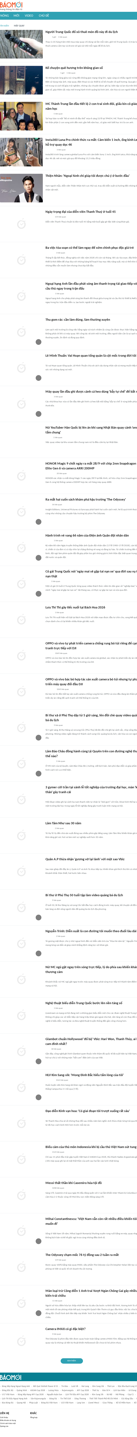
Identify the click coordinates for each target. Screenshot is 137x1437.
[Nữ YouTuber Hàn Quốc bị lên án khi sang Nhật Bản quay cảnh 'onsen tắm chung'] (21, 440)
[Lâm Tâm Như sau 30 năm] (21, 835)
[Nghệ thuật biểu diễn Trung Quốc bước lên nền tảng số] (21, 1015)
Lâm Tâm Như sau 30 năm (63, 823)
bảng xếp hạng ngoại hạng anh (16, 1386)
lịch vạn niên (119, 1390)
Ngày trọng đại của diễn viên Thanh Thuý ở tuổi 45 (80, 212)
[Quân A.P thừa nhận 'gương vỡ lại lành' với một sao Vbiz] (21, 871)
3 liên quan (61, 150)
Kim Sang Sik (97, 1395)
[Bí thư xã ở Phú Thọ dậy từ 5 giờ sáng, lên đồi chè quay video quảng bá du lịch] (21, 727)
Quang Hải (21, 1403)
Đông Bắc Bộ (7, 1390)
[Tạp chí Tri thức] (47, 37)
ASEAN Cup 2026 (37, 1390)
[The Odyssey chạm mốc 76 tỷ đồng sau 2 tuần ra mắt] (21, 1267)
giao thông (108, 1403)
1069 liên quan (61, 653)
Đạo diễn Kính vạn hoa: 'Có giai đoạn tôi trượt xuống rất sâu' (87, 1111)
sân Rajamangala (38, 1399)
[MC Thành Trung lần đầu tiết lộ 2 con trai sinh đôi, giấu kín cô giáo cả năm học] (21, 116)
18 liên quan (56, 1049)
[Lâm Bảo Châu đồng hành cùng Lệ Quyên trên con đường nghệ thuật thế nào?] (21, 763)
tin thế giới (65, 1399)
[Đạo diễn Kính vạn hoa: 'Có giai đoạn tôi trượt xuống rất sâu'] (21, 1123)
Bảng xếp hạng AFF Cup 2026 (31, 1395)
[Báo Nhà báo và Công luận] (49, 253)
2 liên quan (59, 828)
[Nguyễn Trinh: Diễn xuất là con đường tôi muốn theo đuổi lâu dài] (21, 943)
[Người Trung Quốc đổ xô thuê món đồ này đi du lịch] (21, 44)
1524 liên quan (58, 1152)
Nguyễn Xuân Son (54, 1395)
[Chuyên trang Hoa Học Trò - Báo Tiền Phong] (47, 582)
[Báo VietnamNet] (48, 114)
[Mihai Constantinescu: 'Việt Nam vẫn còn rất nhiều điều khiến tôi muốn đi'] (21, 1231)
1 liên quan (62, 37)
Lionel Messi (93, 1403)
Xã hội (109, 1395)
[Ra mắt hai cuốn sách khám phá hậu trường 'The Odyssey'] (21, 511)
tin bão (64, 1386)
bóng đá (53, 1399)
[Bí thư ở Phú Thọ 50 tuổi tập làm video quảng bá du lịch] (21, 907)
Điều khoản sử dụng (8, 1420)
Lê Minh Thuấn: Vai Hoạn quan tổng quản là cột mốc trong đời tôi (90, 356)
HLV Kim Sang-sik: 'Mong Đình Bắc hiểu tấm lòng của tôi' (84, 1075)
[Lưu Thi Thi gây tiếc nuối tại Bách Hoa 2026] (21, 619)
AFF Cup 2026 (83, 1390)
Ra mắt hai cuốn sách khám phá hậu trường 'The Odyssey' (85, 499)
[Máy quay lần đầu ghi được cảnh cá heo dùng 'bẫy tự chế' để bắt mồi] (21, 404)
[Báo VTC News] (49, 1080)
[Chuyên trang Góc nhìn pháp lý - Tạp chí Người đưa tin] (47, 797)
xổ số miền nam (123, 1403)
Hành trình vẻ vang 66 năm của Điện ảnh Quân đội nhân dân (87, 535)
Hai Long (85, 1386)
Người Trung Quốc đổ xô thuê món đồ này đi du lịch (81, 32)
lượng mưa (53, 1390)
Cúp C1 (131, 1395)
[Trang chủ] (11, 6)
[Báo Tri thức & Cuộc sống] (49, 181)
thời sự (95, 1390)
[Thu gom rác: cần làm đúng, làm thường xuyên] (21, 332)
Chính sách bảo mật (8, 1423)
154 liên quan (60, 217)
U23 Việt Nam (67, 1403)
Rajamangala (67, 1390)
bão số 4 (106, 1390)
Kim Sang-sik (98, 1386)
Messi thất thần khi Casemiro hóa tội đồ (73, 1183)
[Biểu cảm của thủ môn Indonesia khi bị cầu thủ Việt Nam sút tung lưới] (21, 1159)
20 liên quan (62, 474)
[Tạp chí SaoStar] (49, 217)
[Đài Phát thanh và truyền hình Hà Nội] (49, 325)
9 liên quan (58, 725)
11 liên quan (57, 1301)
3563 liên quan (62, 1080)
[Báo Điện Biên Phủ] (51, 73)
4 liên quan (56, 1334)
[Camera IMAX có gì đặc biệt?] (21, 1341)
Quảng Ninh (22, 1390)
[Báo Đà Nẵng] (50, 150)
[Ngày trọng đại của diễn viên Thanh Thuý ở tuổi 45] (21, 224)
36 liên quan (57, 505)
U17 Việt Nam (8, 1395)
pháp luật (33, 1403)
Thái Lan (111, 1386)
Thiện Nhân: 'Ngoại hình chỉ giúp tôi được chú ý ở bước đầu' (87, 176)
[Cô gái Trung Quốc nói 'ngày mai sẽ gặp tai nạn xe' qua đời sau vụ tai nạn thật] (21, 583)
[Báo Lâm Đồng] (49, 294)
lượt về (74, 1386)
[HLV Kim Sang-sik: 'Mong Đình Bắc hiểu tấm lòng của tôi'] (21, 1087)
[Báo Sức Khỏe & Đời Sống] (48, 397)
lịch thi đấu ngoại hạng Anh (14, 1399)
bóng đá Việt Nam (49, 1403)
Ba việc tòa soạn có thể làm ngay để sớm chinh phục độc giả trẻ (89, 248)
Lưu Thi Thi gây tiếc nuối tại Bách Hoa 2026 (75, 607)
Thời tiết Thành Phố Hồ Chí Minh (103, 1399)
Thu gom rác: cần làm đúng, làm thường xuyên (77, 320)
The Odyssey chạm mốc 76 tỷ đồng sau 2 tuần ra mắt (82, 1255)
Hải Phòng (120, 1395)
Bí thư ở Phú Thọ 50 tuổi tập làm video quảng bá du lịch (84, 895)
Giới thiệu (4, 1418)
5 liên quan (58, 114)
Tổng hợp (33, 1418)
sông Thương (80, 1399)
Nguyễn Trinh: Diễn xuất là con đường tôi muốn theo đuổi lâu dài (90, 931)
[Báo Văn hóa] (48, 1009)
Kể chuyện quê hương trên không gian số (74, 68)
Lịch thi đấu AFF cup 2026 (77, 1395)
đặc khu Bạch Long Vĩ (127, 1386)
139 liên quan (60, 1260)
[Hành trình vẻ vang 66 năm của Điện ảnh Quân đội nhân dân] (21, 547)
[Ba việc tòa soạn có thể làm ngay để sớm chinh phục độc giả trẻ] (21, 260)
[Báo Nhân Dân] (48, 541)
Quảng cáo (4, 1426)
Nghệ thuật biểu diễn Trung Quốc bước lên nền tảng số (83, 1003)
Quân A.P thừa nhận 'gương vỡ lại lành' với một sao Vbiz (85, 859)
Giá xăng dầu (127, 1399)
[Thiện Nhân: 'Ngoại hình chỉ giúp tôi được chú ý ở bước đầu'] (21, 188)
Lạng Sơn (81, 1403)
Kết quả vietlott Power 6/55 (45, 1386)
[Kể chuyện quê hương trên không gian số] (21, 80)
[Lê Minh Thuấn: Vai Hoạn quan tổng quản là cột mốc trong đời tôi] (21, 368)
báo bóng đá (7, 1403)
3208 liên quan (58, 1188)
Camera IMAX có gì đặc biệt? (65, 1329)
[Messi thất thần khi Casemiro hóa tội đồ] (21, 1195)
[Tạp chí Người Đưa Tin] (48, 438)
